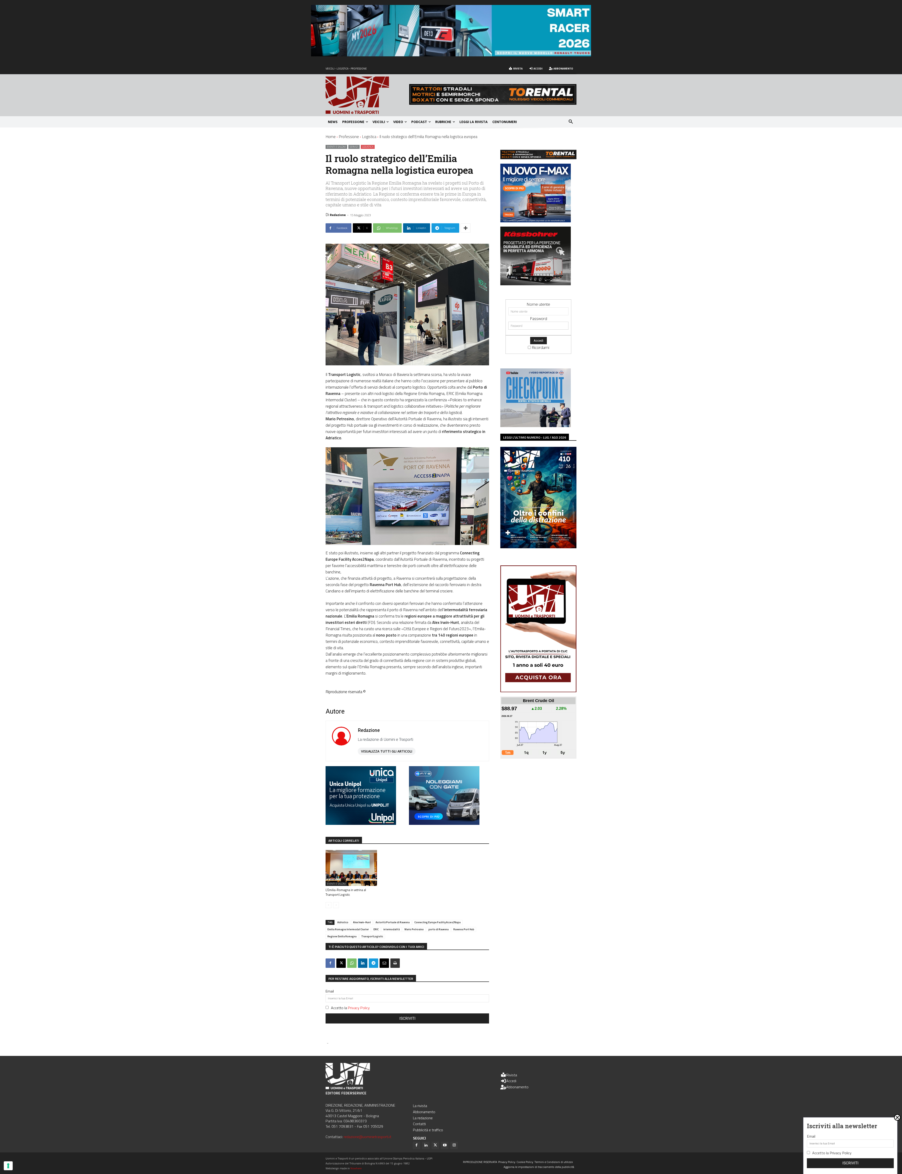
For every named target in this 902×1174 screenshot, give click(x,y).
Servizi (354, 146)
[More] (465, 228)
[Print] (395, 963)
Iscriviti (407, 1018)
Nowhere (356, 1168)
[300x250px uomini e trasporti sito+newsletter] (535, 221)
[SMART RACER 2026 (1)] (451, 55)
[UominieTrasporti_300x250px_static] (535, 283)
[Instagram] (454, 1145)
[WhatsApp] (352, 963)
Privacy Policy (359, 1008)
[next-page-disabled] (336, 905)
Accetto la (350, 1008)
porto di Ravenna (438, 929)
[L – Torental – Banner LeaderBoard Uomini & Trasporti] (492, 103)
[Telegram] (373, 963)
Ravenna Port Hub (463, 929)
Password (538, 318)
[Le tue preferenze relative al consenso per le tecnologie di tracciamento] (8, 1165)
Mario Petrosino (414, 929)
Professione (349, 137)
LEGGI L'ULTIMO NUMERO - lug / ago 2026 (534, 437)
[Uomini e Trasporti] (367, 95)
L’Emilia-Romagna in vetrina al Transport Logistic (346, 892)
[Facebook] (330, 963)
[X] (341, 963)
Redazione (338, 214)
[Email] (384, 963)
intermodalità (391, 929)
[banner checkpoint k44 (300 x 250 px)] (535, 425)
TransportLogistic (372, 936)
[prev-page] (328, 905)
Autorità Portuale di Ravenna (393, 922)
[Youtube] (444, 1145)
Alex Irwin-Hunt (362, 922)
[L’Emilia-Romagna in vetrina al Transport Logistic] (351, 868)
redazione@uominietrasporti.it (367, 1136)
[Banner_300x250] (444, 823)
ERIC (376, 929)
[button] (570, 121)
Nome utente (538, 304)
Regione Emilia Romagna (342, 936)
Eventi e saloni (336, 146)
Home (331, 137)
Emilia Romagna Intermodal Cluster (348, 929)
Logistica (369, 137)
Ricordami (540, 347)
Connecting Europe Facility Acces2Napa (437, 922)
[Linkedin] (362, 963)
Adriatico (342, 922)
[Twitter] (435, 1145)
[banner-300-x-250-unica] (361, 823)
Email (330, 991)
